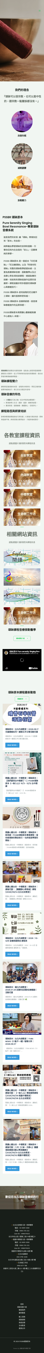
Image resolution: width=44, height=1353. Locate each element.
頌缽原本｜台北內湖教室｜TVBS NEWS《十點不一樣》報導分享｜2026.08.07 (19, 1041)
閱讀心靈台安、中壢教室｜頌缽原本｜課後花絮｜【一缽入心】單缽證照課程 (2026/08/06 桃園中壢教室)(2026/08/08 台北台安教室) (21, 1094)
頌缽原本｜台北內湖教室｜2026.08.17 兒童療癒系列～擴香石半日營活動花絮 (22, 730)
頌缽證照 (22, 1320)
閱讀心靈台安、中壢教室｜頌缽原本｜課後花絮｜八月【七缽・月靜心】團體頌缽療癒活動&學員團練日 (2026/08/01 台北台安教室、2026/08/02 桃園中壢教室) (21, 1150)
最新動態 (22, 1313)
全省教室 (22, 1325)
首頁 (22, 1304)
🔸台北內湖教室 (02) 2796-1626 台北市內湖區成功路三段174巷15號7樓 (22, 1257)
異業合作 (22, 1328)
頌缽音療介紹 (22, 1307)
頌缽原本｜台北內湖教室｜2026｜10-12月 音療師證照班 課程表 (21, 939)
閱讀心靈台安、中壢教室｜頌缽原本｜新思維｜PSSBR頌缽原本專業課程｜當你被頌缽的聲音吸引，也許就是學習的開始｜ (21, 836)
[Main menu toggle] (39, 10)
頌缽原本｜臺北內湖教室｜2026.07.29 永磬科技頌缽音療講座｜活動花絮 (21, 990)
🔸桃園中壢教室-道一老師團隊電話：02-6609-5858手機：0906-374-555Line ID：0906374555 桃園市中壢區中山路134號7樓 (22, 1245)
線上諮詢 (22, 1317)
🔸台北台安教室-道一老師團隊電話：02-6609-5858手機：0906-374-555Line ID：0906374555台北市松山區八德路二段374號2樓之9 (22, 1231)
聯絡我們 (22, 1310)
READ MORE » (12, 745)
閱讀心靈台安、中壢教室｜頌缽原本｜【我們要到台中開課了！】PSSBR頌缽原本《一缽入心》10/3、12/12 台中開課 (21, 782)
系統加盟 (22, 1322)
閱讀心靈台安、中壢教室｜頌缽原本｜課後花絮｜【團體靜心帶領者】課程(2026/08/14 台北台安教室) (21, 889)
